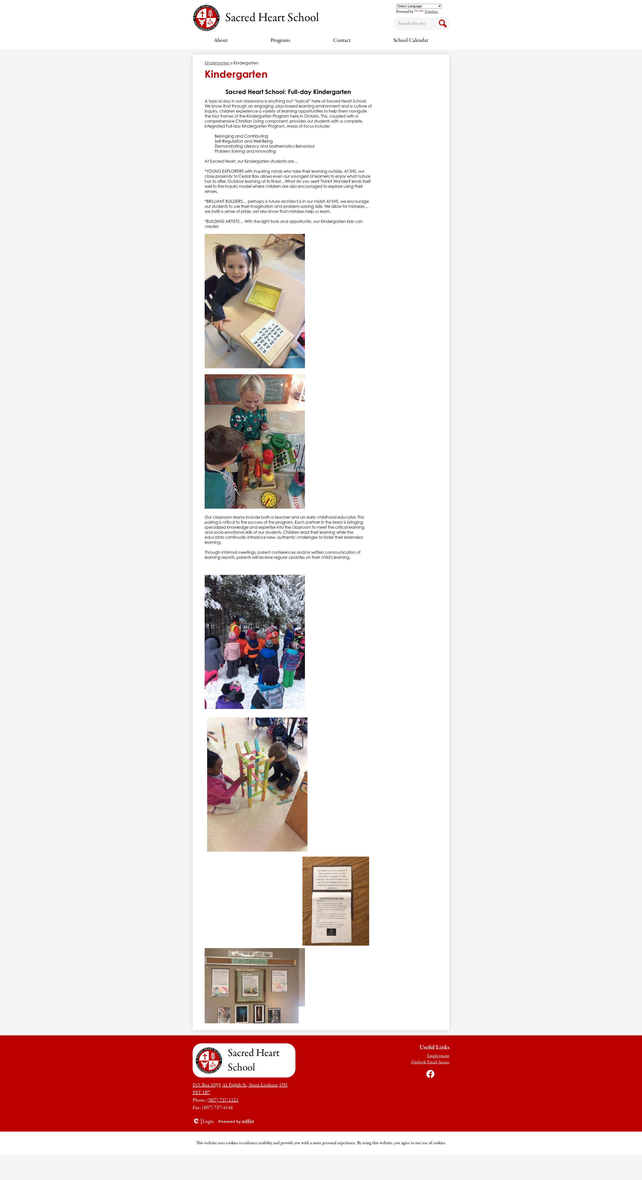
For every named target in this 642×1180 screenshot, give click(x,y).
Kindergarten (217, 62)
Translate (431, 12)
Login (205, 1121)
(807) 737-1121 (222, 1100)
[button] (221, 40)
